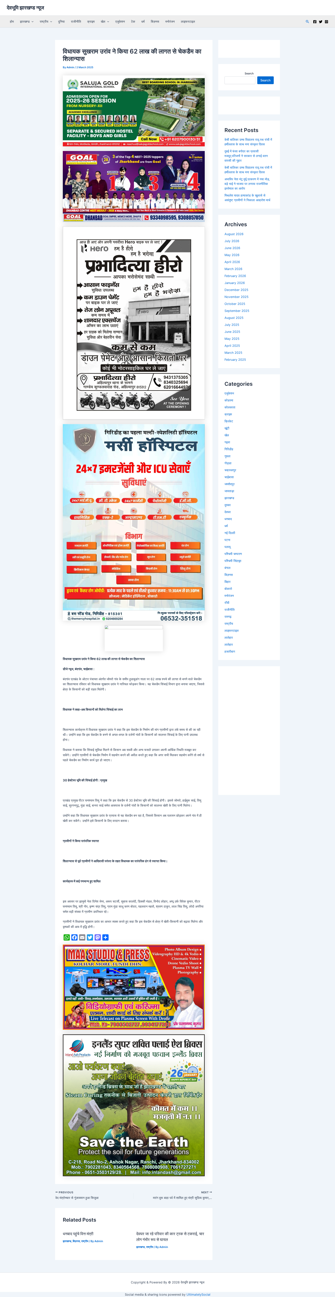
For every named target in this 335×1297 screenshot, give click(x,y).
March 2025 (233, 353)
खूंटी (226, 428)
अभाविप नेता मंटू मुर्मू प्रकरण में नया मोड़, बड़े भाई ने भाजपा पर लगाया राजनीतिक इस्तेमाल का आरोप (247, 183)
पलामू (227, 547)
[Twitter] (320, 21)
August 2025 (233, 318)
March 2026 (233, 269)
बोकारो (228, 589)
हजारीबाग (229, 651)
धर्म (143, 21)
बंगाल (227, 568)
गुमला (227, 456)
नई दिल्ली (229, 533)
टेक (133, 21)
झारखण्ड (25, 21)
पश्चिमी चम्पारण (233, 554)
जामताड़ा (229, 491)
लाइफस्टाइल (188, 21)
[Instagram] (326, 21)
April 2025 (232, 346)
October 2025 (234, 304)
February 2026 (235, 276)
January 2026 (234, 283)
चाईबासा (229, 477)
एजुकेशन (120, 21)
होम (12, 21)
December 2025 (236, 290)
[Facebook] (315, 21)
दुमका (227, 505)
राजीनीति (76, 21)
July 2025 (231, 325)
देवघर (227, 512)
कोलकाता (229, 407)
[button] (32, 21)
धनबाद (228, 519)
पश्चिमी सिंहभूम (232, 561)
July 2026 (231, 241)
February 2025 (235, 360)
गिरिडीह (228, 449)
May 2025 (231, 339)
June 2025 (232, 332)
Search (249, 73)
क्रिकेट (228, 421)
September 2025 (236, 311)
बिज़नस (155, 21)
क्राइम (91, 21)
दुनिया (61, 21)
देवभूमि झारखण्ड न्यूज (25, 8)
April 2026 (232, 262)
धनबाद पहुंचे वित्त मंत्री (78, 1233)
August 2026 (233, 234)
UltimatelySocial (198, 1294)
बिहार (227, 582)
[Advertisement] (249, 730)
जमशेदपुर (229, 484)
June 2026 (232, 248)
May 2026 (231, 255)
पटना (227, 540)
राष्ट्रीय (44, 21)
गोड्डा (227, 463)
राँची (226, 603)
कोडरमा (228, 400)
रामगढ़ (227, 617)
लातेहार (228, 637)
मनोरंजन (170, 21)
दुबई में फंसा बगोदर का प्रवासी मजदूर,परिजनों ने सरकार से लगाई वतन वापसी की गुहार (246, 155)
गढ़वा (227, 442)
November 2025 (236, 297)
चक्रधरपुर (230, 470)
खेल (103, 21)
